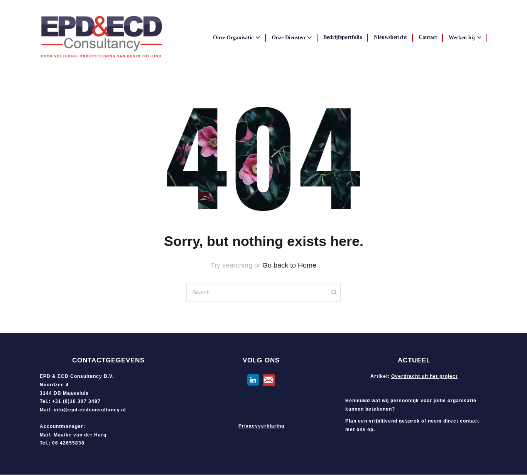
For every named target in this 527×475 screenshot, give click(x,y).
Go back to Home (289, 265)
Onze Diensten (288, 37)
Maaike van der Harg (80, 435)
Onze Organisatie (233, 37)
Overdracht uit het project (424, 376)
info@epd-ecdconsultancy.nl (90, 410)
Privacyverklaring (261, 426)
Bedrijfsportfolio (342, 37)
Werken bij (462, 37)
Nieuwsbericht (390, 37)
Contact (428, 37)
